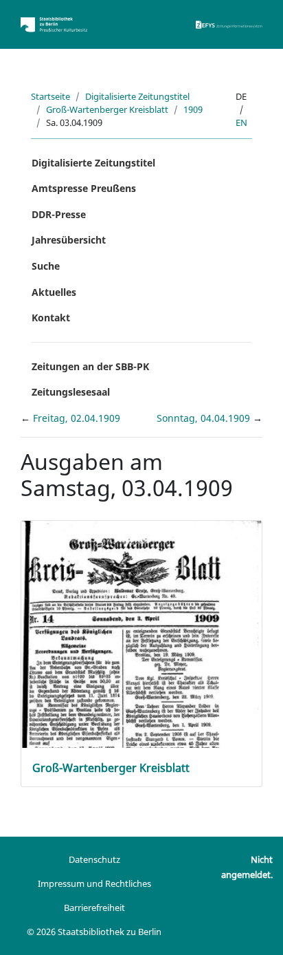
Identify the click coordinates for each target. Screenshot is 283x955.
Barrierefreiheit (94, 907)
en (241, 122)
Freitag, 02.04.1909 (76, 418)
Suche (46, 265)
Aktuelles (54, 292)
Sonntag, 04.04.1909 (205, 418)
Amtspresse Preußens (84, 188)
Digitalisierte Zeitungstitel (137, 96)
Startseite (50, 96)
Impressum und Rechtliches (94, 883)
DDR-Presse (59, 214)
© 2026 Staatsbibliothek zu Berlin (94, 931)
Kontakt (51, 317)
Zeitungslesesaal (71, 391)
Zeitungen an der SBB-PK (90, 366)
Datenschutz (94, 859)
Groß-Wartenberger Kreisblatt (107, 109)
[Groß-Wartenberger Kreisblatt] (141, 682)
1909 (193, 109)
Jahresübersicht (69, 239)
